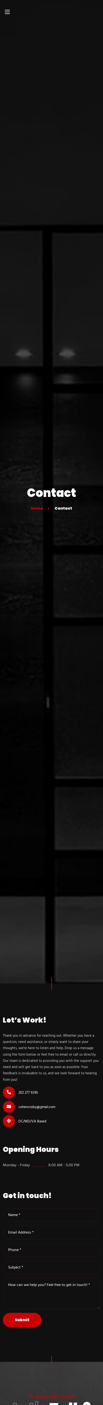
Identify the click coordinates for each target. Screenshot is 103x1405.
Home (37, 508)
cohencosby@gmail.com (36, 1107)
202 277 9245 (28, 1093)
